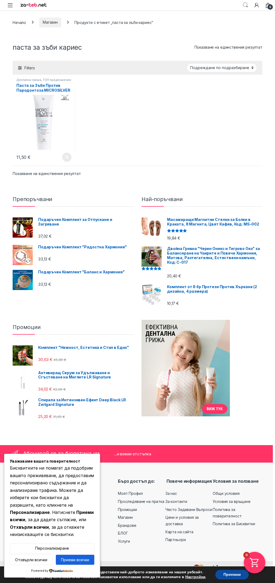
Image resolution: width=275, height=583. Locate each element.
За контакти (176, 501)
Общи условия (226, 493)
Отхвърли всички (31, 559)
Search (245, 5)
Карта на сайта (179, 532)
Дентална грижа (28, 80)
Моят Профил (130, 493)
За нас (171, 493)
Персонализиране (52, 548)
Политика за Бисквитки (234, 523)
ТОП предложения (57, 80)
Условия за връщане (231, 501)
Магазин (50, 22)
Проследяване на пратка (141, 501)
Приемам (232, 574)
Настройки (195, 577)
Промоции (127, 509)
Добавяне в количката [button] (62, 157)
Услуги (124, 541)
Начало (19, 22)
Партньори (175, 539)
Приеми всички (75, 559)
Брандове (127, 525)
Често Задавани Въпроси (188, 509)
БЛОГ (123, 533)
